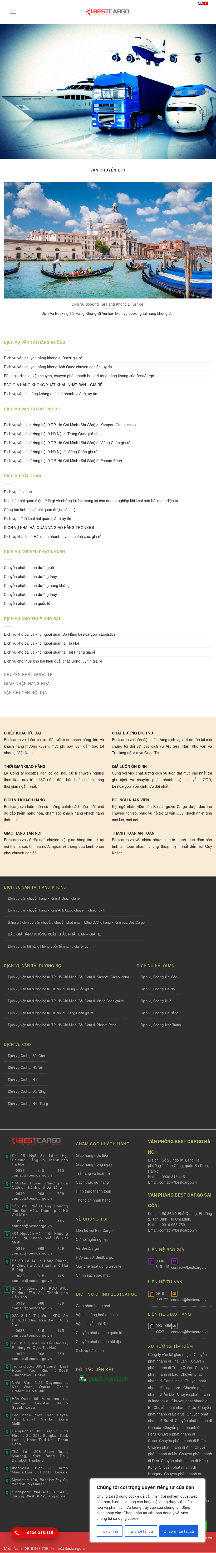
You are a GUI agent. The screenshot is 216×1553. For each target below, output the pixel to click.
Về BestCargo (87, 1248)
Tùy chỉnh (109, 1531)
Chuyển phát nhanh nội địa (98, 1341)
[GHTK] (82, 1378)
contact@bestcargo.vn (177, 1182)
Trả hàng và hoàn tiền (94, 1173)
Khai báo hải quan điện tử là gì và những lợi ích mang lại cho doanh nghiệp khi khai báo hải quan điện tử (91, 500)
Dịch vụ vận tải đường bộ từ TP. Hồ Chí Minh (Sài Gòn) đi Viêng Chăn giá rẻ (67, 442)
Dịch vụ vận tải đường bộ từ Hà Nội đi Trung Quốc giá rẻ (51, 433)
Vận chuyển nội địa (92, 1323)
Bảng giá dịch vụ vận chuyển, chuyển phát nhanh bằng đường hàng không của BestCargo (79, 375)
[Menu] (13, 12)
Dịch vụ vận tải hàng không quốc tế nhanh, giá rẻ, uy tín (50, 393)
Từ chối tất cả (141, 1531)
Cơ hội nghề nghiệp (92, 1239)
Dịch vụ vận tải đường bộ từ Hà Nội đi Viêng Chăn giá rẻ (50, 451)
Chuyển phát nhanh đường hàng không (37, 585)
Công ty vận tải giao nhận (169, 1354)
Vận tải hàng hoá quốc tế (97, 1314)
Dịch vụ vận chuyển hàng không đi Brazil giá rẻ (43, 357)
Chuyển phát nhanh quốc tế (27, 603)
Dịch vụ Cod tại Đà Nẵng (159, 1012)
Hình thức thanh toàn (93, 1191)
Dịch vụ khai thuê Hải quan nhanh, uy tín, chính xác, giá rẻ (52, 536)
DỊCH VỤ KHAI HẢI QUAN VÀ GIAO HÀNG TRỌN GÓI (49, 527)
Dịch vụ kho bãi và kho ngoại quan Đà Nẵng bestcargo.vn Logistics (59, 634)
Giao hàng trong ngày (94, 1164)
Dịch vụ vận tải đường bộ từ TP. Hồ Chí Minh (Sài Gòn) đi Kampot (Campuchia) (70, 424)
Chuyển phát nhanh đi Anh (170, 1447)
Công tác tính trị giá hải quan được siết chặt (40, 509)
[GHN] (108, 1378)
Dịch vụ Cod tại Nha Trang (161, 1024)
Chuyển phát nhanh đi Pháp (182, 1440)
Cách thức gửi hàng (92, 1182)
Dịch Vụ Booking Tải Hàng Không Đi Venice (108, 304)
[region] (147, 1510)
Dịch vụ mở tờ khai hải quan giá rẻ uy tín (37, 518)
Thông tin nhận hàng (93, 1200)
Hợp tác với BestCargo (94, 1257)
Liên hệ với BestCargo (94, 1230)
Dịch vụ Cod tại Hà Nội (158, 988)
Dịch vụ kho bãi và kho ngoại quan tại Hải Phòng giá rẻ (49, 652)
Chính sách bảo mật (93, 1275)
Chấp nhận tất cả (179, 1531)
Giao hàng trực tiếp (92, 1155)
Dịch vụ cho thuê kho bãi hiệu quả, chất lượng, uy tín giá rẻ (53, 661)
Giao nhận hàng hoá (93, 1305)
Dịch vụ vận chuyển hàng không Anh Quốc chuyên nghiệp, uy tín (58, 366)
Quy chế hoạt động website (98, 1266)
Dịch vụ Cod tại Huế (156, 1000)
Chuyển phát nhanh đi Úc (175, 1407)
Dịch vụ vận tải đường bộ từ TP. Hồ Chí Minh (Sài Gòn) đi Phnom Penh (63, 460)
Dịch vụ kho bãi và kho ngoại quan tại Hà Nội (41, 643)
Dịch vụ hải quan (18, 491)
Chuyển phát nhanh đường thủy (30, 594)
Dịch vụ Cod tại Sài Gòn (159, 976)
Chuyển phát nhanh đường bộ (29, 567)
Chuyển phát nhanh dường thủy (30, 576)
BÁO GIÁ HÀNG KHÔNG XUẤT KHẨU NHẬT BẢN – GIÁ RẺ (53, 384)
